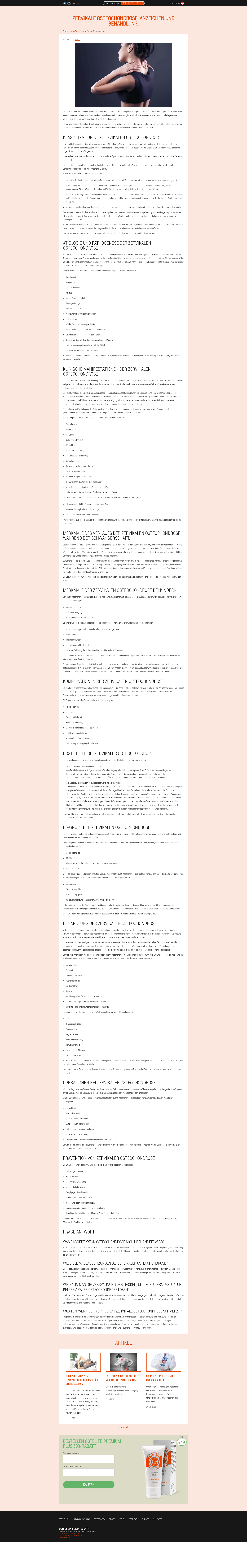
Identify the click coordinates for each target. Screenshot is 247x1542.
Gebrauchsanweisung (81, 1519)
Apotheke (133, 1519)
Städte (112, 1519)
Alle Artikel (123, 1427)
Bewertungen (99, 1519)
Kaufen (89, 1484)
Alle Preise (157, 1519)
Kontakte (145, 1519)
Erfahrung (63, 1519)
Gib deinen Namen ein (71, 1453)
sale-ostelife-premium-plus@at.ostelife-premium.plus (77, 1531)
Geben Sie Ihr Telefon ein (72, 1466)
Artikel (122, 1519)
